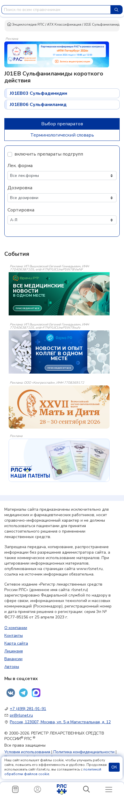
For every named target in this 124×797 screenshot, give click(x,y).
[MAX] (36, 692)
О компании (15, 628)
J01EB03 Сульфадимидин (38, 93)
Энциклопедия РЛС (27, 24)
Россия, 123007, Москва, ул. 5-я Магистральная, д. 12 (60, 722)
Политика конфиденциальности (83, 752)
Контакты (13, 635)
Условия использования (27, 752)
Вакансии (13, 659)
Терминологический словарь (62, 135)
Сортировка (20, 210)
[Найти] (116, 9)
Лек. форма (20, 165)
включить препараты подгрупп (48, 154)
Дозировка (19, 188)
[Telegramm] (23, 692)
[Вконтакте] (10, 692)
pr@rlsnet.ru (21, 715)
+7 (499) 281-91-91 (28, 708)
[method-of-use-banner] (56, 54)
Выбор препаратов (62, 124)
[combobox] (56, 9)
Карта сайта (16, 643)
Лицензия (13, 651)
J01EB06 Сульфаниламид (38, 104)
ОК (114, 767)
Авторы (11, 666)
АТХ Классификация (64, 24)
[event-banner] (59, 407)
